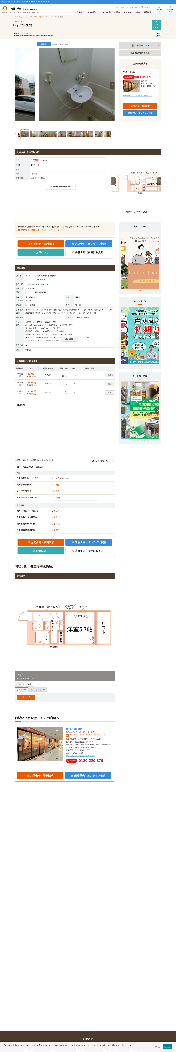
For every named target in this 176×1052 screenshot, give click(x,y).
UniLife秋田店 (129, 72)
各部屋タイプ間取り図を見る (136, 212)
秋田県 (35, 17)
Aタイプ (26, 697)
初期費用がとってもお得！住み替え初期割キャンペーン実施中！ (26, 2)
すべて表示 (21, 690)
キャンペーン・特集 (132, 12)
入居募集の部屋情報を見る (61, 186)
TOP (16, 17)
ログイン (147, 7)
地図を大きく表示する (99, 461)
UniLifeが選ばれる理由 (110, 12)
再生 (19, 684)
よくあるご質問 (132, 7)
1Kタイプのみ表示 (37, 690)
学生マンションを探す (88, 12)
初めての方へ (120, 7)
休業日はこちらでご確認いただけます (137, 96)
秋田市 (41, 17)
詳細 (109, 375)
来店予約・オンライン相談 (90, 243)
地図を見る (41, 279)
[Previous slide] (17, 85)
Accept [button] (167, 1047)
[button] (22, 133)
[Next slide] (112, 85)
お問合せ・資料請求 (42, 243)
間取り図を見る (41, 292)
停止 (29, 684)
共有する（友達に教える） (90, 252)
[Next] (159, 181)
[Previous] (113, 181)
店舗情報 (147, 12)
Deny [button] (157, 1047)
